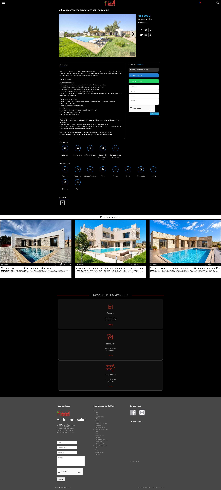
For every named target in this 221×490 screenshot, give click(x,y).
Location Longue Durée (100, 429)
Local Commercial (101, 423)
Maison (97, 419)
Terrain (97, 421)
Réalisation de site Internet (146, 487)
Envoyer (60, 479)
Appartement (99, 417)
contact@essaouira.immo (66, 432)
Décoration (110, 344)
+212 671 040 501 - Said (65, 430)
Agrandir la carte (135, 461)
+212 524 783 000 (63, 427)
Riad (96, 412)
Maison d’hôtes (100, 427)
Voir (111, 325)
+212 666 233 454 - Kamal (66, 428)
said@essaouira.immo (140, 70)
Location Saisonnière (100, 446)
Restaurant (98, 425)
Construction (110, 375)
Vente (95, 410)
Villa (96, 415)
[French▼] (200, 2)
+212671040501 (136, 75)
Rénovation (110, 313)
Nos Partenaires (161, 487)
